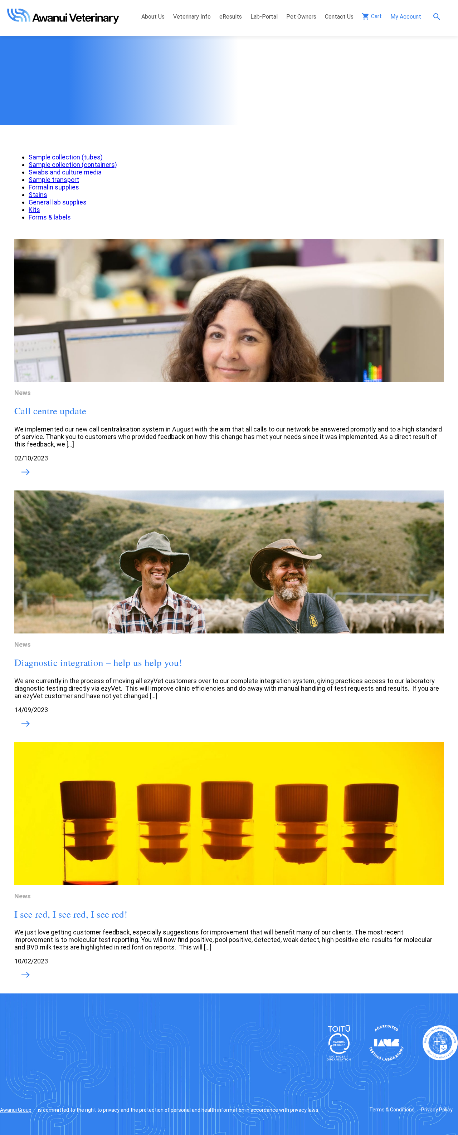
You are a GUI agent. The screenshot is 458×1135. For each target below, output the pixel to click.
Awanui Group (15, 1110)
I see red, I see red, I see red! (70, 914)
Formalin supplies (54, 187)
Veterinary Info (192, 16)
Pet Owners (301, 16)
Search (438, 16)
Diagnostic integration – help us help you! (98, 662)
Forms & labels (50, 217)
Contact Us (339, 16)
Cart (376, 16)
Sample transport (54, 179)
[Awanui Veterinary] (63, 21)
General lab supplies (58, 202)
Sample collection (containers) (73, 164)
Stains (38, 194)
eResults (230, 16)
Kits (34, 209)
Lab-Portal (264, 16)
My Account (405, 16)
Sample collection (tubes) (66, 157)
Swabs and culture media (65, 172)
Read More (25, 472)
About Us (153, 16)
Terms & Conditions (392, 1109)
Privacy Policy (437, 1109)
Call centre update (50, 410)
